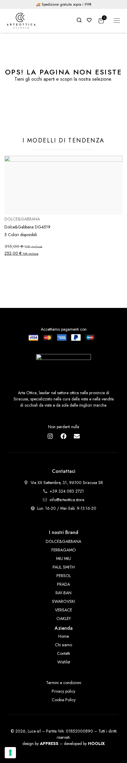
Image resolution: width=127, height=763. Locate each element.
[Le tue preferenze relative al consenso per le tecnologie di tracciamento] (10, 752)
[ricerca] (79, 20)
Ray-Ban (63, 593)
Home (63, 636)
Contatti (63, 653)
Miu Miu (63, 558)
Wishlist (63, 662)
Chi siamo (63, 645)
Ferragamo (63, 550)
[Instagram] (50, 436)
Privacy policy (63, 691)
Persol (63, 576)
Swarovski (63, 601)
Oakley (63, 618)
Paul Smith (64, 567)
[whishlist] (89, 20)
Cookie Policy (64, 700)
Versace (63, 610)
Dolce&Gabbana (63, 541)
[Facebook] (63, 436)
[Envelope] (77, 436)
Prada (63, 584)
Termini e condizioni (63, 683)
